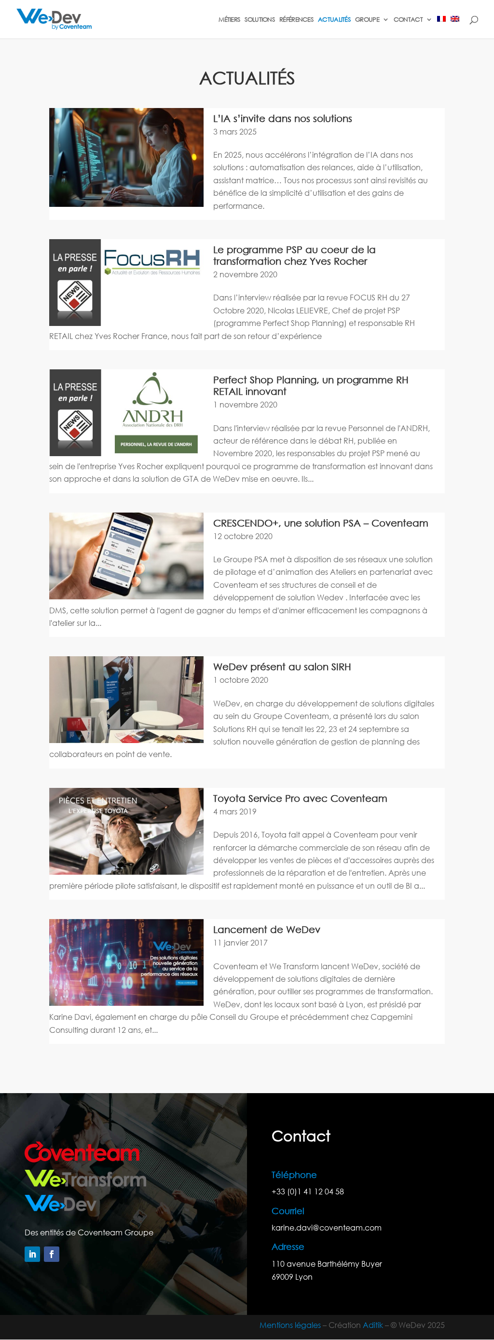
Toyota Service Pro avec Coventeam (300, 798)
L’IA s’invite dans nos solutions (282, 118)
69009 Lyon (292, 1277)
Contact (408, 20)
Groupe (367, 20)
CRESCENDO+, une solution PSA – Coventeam (320, 522)
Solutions (259, 20)
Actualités (334, 20)
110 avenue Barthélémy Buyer (327, 1264)
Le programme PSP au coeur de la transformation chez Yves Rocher (294, 255)
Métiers (229, 20)
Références (296, 20)
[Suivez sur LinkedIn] (32, 1254)
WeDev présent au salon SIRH (282, 666)
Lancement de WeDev (266, 929)
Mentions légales (290, 1325)
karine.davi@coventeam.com (327, 1227)
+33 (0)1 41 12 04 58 (308, 1191)
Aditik (373, 1325)
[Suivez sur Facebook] (51, 1254)
